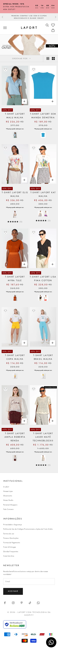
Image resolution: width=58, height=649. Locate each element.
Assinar (13, 591)
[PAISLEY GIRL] (45, 213)
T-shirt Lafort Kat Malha (43, 194)
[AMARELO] (43, 376)
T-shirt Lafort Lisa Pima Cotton (43, 278)
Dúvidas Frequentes (10, 551)
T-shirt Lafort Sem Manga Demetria (43, 115)
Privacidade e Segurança (12, 524)
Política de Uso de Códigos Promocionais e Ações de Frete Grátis (28, 529)
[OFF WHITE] (45, 298)
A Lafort (6, 486)
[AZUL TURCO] (43, 135)
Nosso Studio (8, 500)
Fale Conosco (8, 509)
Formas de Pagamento (11, 542)
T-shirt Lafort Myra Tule (15, 278)
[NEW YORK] (40, 213)
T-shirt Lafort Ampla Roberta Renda (15, 437)
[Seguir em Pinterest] (21, 602)
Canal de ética (8, 556)
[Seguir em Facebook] (4, 602)
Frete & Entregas (9, 547)
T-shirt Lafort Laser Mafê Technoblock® (43, 437)
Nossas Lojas (8, 491)
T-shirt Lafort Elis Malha (15, 194)
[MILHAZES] (15, 214)
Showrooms (7, 495)
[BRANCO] (15, 376)
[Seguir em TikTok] (30, 602)
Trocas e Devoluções (10, 538)
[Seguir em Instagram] (13, 602)
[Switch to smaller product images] (53, 58)
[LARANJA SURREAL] (15, 298)
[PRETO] (40, 298)
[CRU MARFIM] (43, 458)
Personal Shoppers (10, 504)
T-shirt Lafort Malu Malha (15, 115)
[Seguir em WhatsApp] (38, 602)
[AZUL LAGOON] (15, 135)
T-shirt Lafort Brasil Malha (43, 357)
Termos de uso (8, 533)
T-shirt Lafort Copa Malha (15, 357)
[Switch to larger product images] (47, 58)
